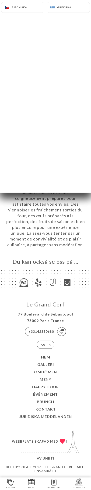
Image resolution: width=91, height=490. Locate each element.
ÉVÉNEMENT (45, 394)
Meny (45, 379)
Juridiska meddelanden (45, 416)
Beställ (10, 487)
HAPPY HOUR (45, 387)
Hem (45, 357)
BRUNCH (45, 401)
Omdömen (45, 372)
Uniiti (48, 458)
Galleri (45, 364)
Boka (31, 487)
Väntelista (54, 487)
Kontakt (45, 409)
